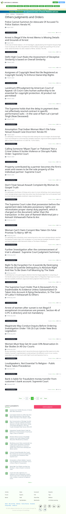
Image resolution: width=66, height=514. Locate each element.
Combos (20, 6)
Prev (20, 398)
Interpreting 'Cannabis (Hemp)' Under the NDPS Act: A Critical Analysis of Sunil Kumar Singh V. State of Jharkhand (21, 432)
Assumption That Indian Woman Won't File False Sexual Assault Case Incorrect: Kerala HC (30, 130)
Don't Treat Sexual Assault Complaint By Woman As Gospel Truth (32, 186)
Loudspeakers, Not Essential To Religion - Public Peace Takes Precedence (30, 364)
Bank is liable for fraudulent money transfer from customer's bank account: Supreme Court (31, 380)
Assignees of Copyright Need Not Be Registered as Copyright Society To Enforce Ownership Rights (31, 73)
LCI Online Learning (53, 500)
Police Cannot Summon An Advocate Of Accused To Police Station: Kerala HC (32, 23)
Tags (49, 494)
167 (41, 398)
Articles (6, 492)
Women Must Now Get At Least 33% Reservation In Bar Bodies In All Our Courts (31, 345)
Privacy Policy (8, 505)
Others (53, 32)
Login (55, 2)
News (20, 492)
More (56, 6)
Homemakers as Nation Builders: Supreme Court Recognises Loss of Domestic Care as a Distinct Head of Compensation (20, 462)
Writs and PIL (34, 6)
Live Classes (12, 6)
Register (62, 2)
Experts (21, 494)
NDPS (41, 6)
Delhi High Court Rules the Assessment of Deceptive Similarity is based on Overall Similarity (32, 58)
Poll (35, 494)
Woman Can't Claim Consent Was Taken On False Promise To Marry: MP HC (30, 231)
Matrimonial (49, 6)
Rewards (50, 492)
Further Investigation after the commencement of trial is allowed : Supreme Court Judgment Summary (32, 251)
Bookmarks (36, 500)
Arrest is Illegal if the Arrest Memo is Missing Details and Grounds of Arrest (32, 38)
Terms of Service (25, 503)
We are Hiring (12, 503)
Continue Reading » (11, 32)
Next (45, 398)
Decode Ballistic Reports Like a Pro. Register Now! (33, 9)
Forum (6, 494)
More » (30, 482)
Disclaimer (32, 503)
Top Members (22, 500)
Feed (20, 497)
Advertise (18, 503)
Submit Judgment (47, 407)
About (6, 503)
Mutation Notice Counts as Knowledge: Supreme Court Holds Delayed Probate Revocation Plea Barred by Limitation (20, 438)
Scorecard (36, 492)
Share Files (36, 497)
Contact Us (14, 505)
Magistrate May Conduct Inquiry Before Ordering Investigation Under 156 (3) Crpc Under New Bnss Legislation (31, 328)
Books (26, 6)
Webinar (50, 497)
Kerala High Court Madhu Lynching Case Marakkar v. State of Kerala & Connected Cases (20, 468)
